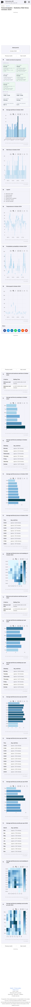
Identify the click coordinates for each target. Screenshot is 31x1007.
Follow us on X (15, 989)
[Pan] (15, 114)
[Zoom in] (18, 114)
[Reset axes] (24, 114)
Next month (23, 55)
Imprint (11, 988)
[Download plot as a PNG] (11, 114)
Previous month (8, 55)
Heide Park (8, 5)
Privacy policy (17, 988)
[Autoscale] (22, 114)
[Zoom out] (20, 114)
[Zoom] (13, 114)
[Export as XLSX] (27, 114)
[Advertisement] (15, 28)
